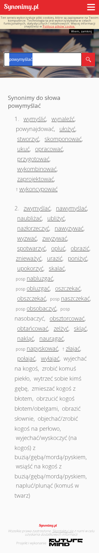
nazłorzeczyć (33, 228)
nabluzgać (40, 278)
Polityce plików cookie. (59, 26)
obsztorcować (67, 318)
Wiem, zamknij (81, 31)
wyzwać (27, 238)
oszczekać (68, 288)
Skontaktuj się (62, 530)
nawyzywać (69, 228)
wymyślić (34, 119)
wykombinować (36, 169)
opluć (58, 248)
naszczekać (75, 298)
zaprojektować (35, 179)
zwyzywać (54, 238)
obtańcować (32, 328)
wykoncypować (38, 189)
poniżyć (77, 258)
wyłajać (50, 358)
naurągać (51, 338)
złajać (73, 348)
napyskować (42, 348)
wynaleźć (62, 119)
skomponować (63, 139)
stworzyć (28, 139)
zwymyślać (36, 208)
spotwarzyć (31, 248)
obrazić (80, 248)
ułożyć (67, 129)
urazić (54, 258)
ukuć (23, 149)
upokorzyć (30, 268)
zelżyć (61, 328)
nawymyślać (71, 208)
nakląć (25, 338)
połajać (26, 358)
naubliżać (29, 218)
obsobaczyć (41, 308)
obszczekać (31, 298)
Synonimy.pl (21, 7)
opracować (49, 149)
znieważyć (28, 258)
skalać (57, 268)
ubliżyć (56, 218)
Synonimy (49, 525)
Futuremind (66, 542)
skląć (80, 328)
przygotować (33, 159)
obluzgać (38, 288)
